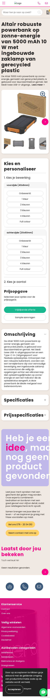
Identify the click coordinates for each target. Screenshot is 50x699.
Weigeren (27, 689)
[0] (47, 12)
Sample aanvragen (25, 317)
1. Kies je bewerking (17, 177)
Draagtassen (7, 665)
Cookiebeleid (7, 635)
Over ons (5, 613)
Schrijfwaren (7, 656)
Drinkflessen (7, 652)
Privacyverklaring (9, 631)
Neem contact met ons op (22, 532)
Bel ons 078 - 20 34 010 (20, 524)
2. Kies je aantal (15, 282)
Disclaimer (6, 639)
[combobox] (19, 12)
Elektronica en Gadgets (13, 661)
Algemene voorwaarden (13, 627)
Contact (5, 609)
